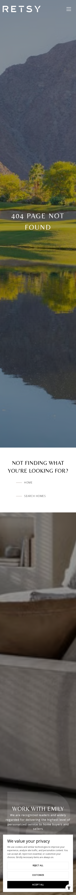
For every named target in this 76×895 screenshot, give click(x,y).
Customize (38, 875)
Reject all (38, 865)
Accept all (38, 884)
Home (28, 482)
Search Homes (35, 496)
